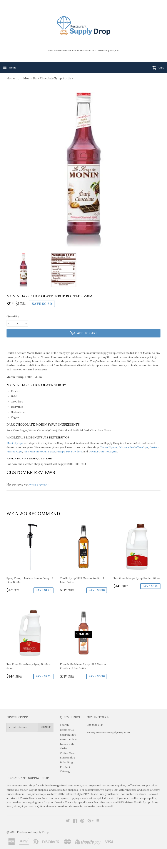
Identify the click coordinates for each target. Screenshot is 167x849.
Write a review (38, 484)
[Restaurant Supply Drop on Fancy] (97, 821)
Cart (161, 67)
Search (64, 724)
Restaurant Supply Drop (33, 832)
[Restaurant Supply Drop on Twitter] (67, 821)
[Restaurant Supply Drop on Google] (90, 821)
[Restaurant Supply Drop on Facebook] (75, 821)
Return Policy (68, 739)
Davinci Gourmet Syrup (103, 451)
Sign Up (46, 727)
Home (11, 78)
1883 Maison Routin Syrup (39, 451)
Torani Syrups (108, 447)
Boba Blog (66, 762)
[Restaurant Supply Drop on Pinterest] (82, 821)
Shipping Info (68, 734)
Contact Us (67, 729)
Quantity (13, 316)
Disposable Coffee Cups (133, 447)
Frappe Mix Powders (69, 451)
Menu (12, 67)
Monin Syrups (15, 443)
